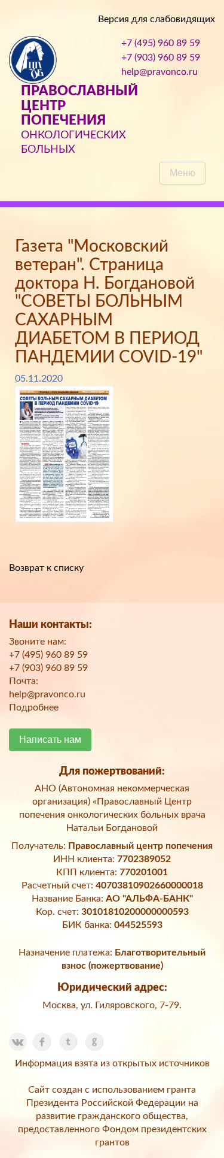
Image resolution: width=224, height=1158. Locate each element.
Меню (182, 173)
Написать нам (50, 739)
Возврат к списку (46, 568)
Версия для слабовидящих (156, 19)
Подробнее (34, 707)
